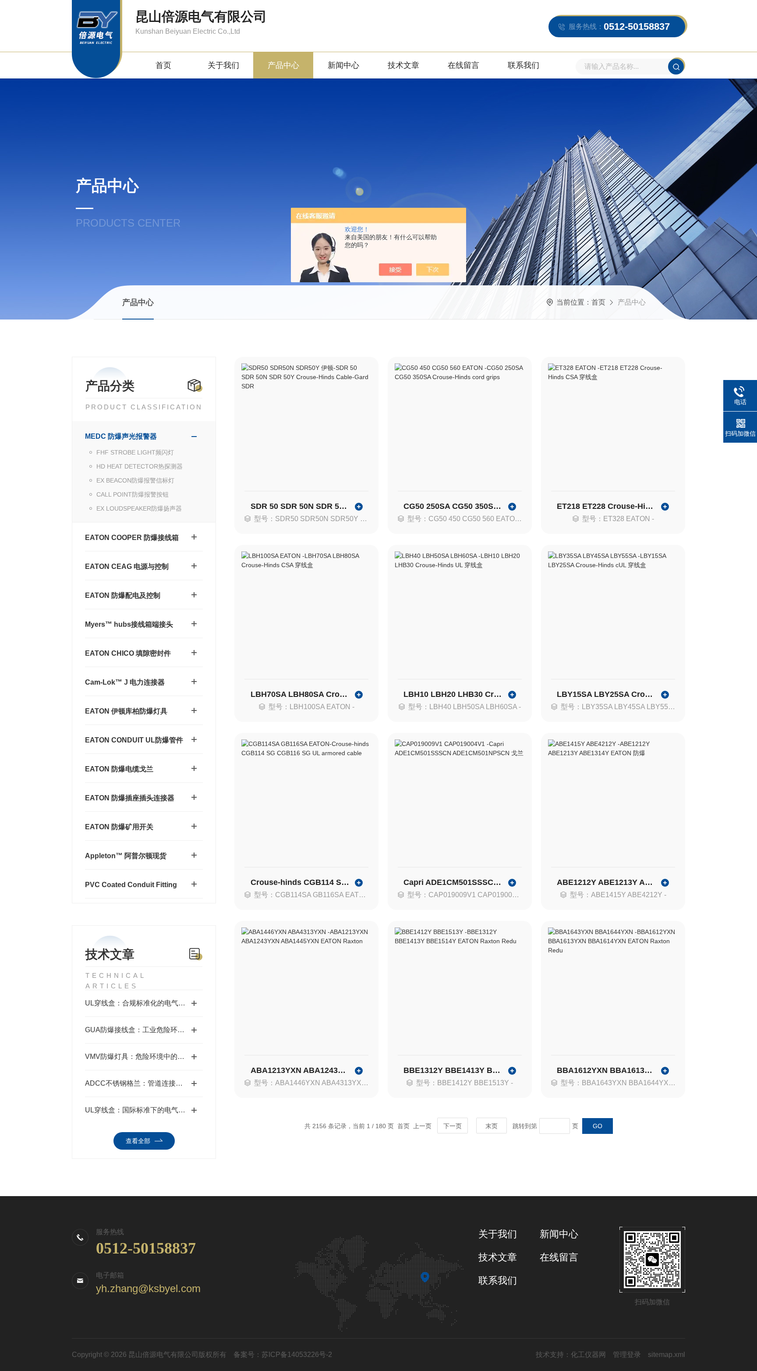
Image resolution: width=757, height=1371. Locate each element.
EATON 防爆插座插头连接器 (129, 798)
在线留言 (463, 65)
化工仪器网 (588, 1354)
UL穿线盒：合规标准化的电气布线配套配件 (144, 1003)
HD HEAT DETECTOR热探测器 (139, 466)
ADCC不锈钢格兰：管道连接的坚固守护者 (144, 1083)
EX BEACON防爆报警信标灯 (135, 480)
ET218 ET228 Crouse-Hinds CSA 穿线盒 (607, 506)
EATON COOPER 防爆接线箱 (132, 537)
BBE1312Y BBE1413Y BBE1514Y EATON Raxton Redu (453, 1070)
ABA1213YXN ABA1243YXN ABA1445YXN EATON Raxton (300, 1070)
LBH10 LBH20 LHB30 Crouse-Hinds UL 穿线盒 (453, 694)
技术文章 (403, 65)
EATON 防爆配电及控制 (122, 595)
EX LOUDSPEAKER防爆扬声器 (139, 508)
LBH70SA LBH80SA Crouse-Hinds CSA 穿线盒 (300, 694)
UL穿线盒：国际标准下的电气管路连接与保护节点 (144, 1110)
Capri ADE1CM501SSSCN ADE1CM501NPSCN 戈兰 (453, 882)
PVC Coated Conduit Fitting (131, 884)
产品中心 (283, 65)
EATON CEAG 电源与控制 (127, 566)
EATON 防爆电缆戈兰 (119, 769)
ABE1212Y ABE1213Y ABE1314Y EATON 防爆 (607, 882)
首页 (163, 65)
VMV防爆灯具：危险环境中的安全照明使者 (144, 1056)
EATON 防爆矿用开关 (119, 827)
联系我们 (523, 65)
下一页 (452, 1125)
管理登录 (627, 1354)
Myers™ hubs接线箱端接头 (129, 624)
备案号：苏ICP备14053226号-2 (282, 1354)
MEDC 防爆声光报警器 (121, 436)
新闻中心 (343, 65)
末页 (491, 1125)
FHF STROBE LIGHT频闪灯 (135, 452)
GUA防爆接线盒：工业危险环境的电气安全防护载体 (144, 1030)
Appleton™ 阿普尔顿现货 (125, 856)
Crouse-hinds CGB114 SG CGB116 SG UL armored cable (300, 882)
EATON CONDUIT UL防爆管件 (134, 740)
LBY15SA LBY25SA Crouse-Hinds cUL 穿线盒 (607, 694)
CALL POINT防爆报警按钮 (132, 494)
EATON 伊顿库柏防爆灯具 (126, 711)
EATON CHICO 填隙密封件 (128, 653)
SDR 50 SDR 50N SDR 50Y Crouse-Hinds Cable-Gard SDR (300, 506)
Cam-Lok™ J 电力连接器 (125, 682)
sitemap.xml (666, 1354)
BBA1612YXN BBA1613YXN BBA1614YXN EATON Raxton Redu (607, 1070)
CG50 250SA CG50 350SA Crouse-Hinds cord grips (453, 506)
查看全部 (138, 1140)
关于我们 (223, 65)
